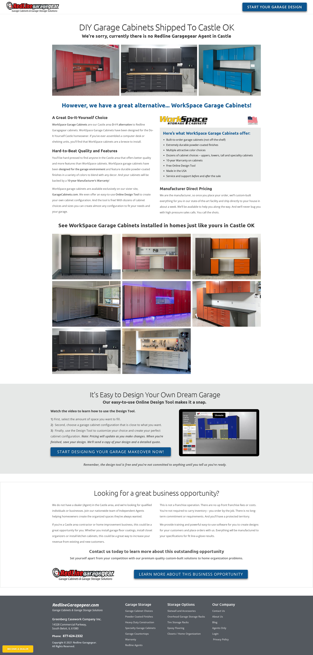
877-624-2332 (72, 636)
